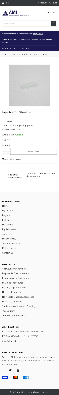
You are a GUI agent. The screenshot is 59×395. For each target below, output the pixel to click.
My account (42, 3)
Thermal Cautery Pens (13, 315)
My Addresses (9, 229)
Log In (5, 220)
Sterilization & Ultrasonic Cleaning (18, 306)
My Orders (7, 224)
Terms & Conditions (11, 243)
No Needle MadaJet (12, 292)
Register (6, 215)
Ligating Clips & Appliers (14, 287)
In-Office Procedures (12, 282)
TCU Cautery (8, 311)
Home (5, 54)
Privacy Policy (9, 238)
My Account (8, 210)
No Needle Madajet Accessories (18, 297)
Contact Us (7, 253)
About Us (6, 234)
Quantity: (6, 145)
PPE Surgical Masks (12, 301)
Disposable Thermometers (15, 273)
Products (17, 54)
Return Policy (9, 248)
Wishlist (53, 3)
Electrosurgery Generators (15, 278)
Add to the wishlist (12, 159)
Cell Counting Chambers (14, 268)
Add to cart (33, 151)
